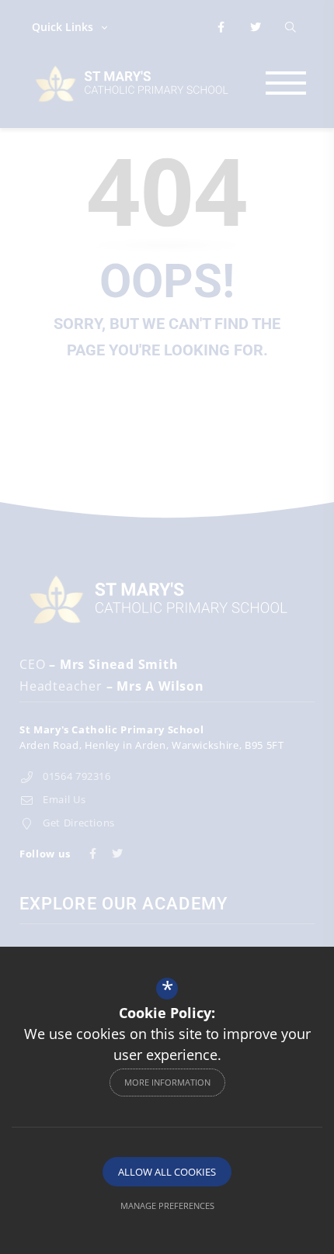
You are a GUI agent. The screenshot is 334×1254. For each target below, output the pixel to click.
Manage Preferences (167, 1205)
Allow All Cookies (167, 1172)
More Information (167, 1082)
